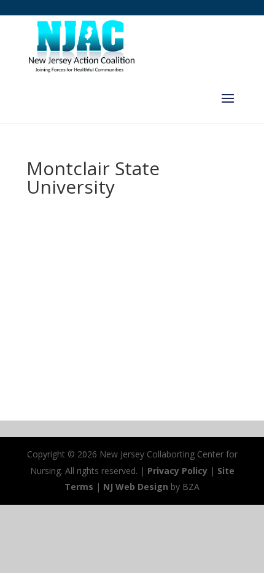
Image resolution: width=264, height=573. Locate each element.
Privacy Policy (177, 470)
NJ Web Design (135, 486)
